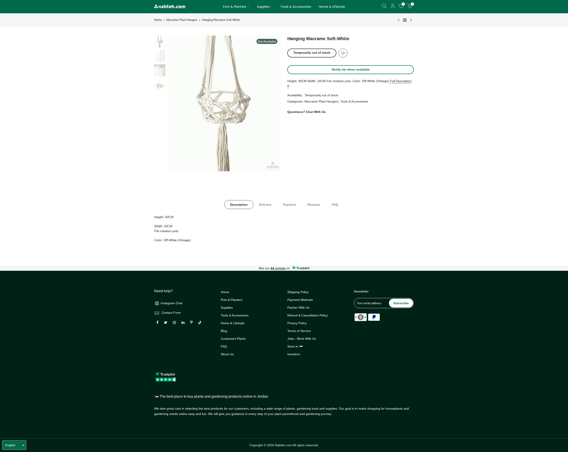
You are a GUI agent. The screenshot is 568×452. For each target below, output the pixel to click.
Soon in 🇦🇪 (295, 346)
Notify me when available (351, 69)
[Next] (273, 103)
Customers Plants (233, 338)
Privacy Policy (297, 323)
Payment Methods (300, 300)
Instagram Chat (171, 303)
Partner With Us (298, 307)
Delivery (265, 204)
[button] (14, 445)
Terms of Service (299, 331)
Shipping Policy (298, 292)
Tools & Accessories (295, 6)
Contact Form (171, 312)
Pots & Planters (234, 6)
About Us (227, 354)
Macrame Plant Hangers (181, 20)
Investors (293, 354)
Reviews (314, 204)
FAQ (335, 204)
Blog (224, 331)
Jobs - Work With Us (301, 338)
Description (239, 204)
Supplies (263, 6)
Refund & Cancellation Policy (307, 315)
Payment (289, 204)
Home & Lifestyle (332, 6)
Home (158, 20)
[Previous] (175, 103)
